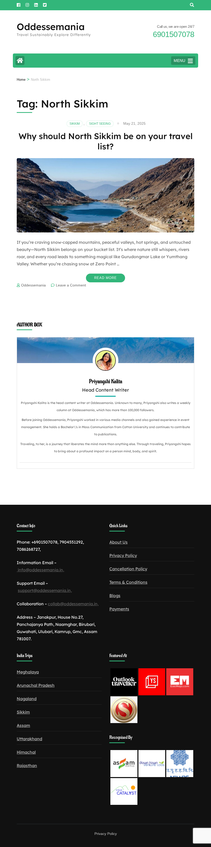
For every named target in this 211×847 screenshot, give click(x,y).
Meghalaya (28, 671)
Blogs (114, 595)
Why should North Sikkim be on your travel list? (106, 141)
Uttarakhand (29, 738)
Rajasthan (27, 765)
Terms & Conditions (128, 582)
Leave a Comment (71, 285)
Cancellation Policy (128, 568)
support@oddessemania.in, (45, 590)
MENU (179, 60)
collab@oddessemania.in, (73, 603)
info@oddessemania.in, (40, 569)
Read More (105, 278)
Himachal (26, 752)
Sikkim (74, 123)
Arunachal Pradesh (36, 685)
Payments (119, 608)
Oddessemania (51, 26)
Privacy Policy (123, 555)
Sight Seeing (100, 123)
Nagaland (27, 698)
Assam (23, 725)
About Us (118, 542)
